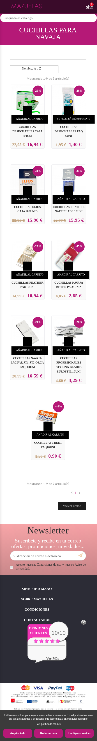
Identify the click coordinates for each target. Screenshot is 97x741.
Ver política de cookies (49, 723)
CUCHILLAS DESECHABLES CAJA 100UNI (27, 131)
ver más (52, 658)
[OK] (80, 555)
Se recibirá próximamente (73, 118)
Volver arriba (72, 506)
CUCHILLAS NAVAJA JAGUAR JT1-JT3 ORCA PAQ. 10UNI (27, 363)
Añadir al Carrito (30, 118)
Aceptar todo (17, 733)
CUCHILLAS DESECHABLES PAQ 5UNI (69, 131)
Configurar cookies (79, 733)
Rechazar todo (48, 733)
